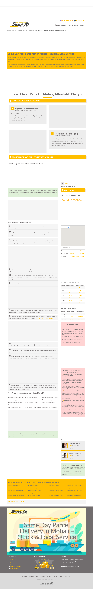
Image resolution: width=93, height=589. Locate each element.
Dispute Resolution (14, 568)
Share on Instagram (74, 256)
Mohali (31, 30)
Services (63, 25)
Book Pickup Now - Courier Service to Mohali (32, 157)
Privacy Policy (13, 559)
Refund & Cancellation (15, 566)
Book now (69, 190)
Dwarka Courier (11, 30)
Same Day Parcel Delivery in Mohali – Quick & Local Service (50, 30)
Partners (61, 576)
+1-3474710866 (66, 20)
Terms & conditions (14, 562)
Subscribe (68, 576)
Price (69, 25)
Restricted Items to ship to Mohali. (45, 318)
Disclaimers (13, 561)
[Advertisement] (46, 3)
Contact (81, 25)
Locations (75, 25)
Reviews (55, 576)
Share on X (72, 253)
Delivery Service (22, 30)
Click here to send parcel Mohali (26, 101)
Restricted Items (14, 564)
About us (24, 576)
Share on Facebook (74, 250)
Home (58, 25)
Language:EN (80, 20)
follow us (82, 250)
